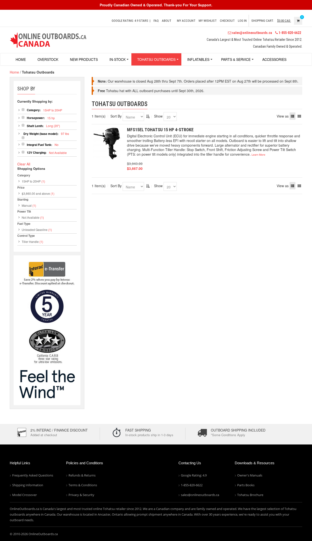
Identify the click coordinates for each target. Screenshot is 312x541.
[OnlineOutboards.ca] (48, 39)
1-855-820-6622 (289, 33)
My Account (186, 20)
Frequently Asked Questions (32, 475)
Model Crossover (24, 495)
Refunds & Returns (82, 475)
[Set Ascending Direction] (148, 116)
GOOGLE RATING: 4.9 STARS (130, 20)
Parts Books (245, 485)
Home (14, 72)
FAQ (156, 20)
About (166, 20)
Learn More (258, 154)
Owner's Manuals (249, 475)
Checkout (227, 20)
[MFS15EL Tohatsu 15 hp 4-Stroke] (106, 143)
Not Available (30, 217)
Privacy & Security (81, 495)
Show (158, 116)
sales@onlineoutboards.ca (251, 33)
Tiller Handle (30, 241)
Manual (27, 205)
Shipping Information (27, 485)
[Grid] (299, 116)
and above (36, 193)
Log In (242, 20)
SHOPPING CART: (262, 20)
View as (283, 116)
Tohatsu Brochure (250, 495)
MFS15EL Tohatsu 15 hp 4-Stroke (160, 129)
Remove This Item (23, 109)
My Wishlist (208, 20)
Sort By (116, 116)
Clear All (23, 164)
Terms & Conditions (82, 485)
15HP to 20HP (31, 181)
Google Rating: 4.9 (194, 475)
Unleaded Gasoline (35, 229)
